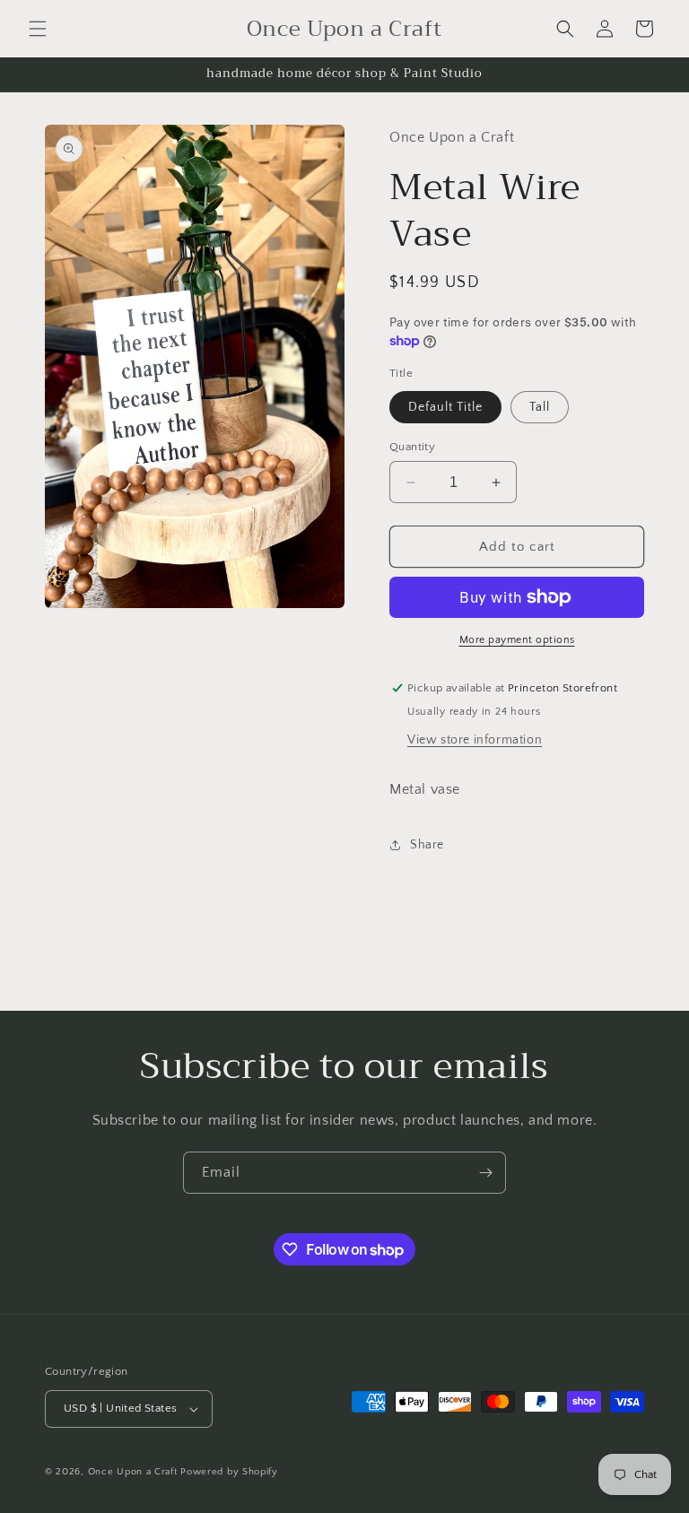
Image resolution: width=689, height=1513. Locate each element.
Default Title (445, 407)
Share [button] (427, 845)
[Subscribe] (485, 1173)
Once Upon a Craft (133, 1471)
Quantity (412, 446)
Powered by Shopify (229, 1471)
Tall (539, 407)
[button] (37, 28)
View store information (474, 740)
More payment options (517, 640)
